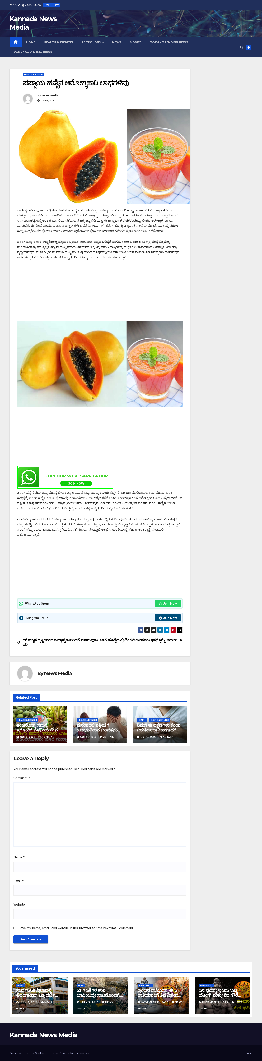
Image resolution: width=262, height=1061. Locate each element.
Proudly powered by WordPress (29, 1052)
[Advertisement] (100, 292)
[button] (241, 47)
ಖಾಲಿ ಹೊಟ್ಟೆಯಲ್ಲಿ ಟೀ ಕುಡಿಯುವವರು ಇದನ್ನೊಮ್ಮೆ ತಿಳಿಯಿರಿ (138, 640)
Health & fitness (58, 42)
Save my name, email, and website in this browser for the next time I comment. (76, 928)
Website (19, 904)
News (116, 42)
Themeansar (81, 1052)
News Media (50, 95)
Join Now (170, 603)
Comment (21, 778)
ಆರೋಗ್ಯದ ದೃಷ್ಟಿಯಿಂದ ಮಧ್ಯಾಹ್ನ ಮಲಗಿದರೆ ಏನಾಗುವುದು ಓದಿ (60, 642)
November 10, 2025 (155, 1002)
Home (30, 42)
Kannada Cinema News (33, 52)
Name (19, 857)
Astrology (92, 42)
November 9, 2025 (215, 1002)
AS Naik (47, 737)
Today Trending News (169, 42)
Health (142, 720)
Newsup (65, 1052)
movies (136, 42)
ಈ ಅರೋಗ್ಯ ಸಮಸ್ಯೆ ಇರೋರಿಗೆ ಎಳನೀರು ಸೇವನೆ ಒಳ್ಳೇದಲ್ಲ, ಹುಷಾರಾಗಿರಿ (38, 729)
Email (18, 881)
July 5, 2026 (29, 1002)
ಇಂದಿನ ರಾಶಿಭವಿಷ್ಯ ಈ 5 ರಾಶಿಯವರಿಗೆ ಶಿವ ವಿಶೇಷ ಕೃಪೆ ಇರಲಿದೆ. (158, 995)
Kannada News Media (43, 1035)
